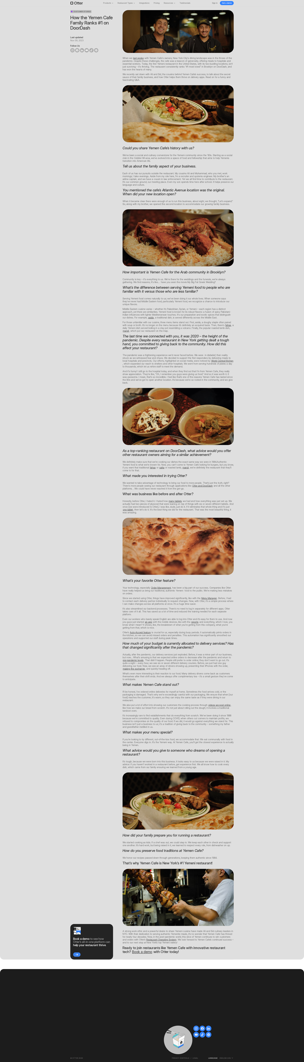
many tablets (175, 501)
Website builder (122, 997)
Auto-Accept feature (140, 632)
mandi (126, 330)
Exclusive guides (209, 1002)
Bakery (170, 998)
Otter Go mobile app (124, 1035)
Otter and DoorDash (202, 485)
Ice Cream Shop (174, 1023)
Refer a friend (208, 1023)
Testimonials (185, 3)
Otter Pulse (207, 1027)
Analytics (119, 1031)
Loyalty (119, 1001)
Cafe (169, 1002)
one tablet (128, 509)
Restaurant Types (125, 3)
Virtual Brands (122, 1011)
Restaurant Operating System (161, 939)
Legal (195, 1058)
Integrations (144, 3)
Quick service (172, 995)
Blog (204, 998)
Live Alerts (120, 1020)
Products (107, 3)
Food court (171, 1009)
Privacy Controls (180, 1058)
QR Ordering (78, 1008)
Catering (77, 1015)
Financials (120, 1024)
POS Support (207, 1031)
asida (151, 317)
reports (194, 622)
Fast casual (171, 991)
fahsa (228, 325)
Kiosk (75, 1004)
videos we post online (219, 705)
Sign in (215, 3)
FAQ (204, 1009)
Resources (168, 3)
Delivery (170, 1016)
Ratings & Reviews (123, 1008)
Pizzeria (170, 1013)
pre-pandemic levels (133, 660)
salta (161, 467)
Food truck (171, 1006)
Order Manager (79, 1028)
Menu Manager (209, 598)
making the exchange (134, 668)
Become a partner (210, 1020)
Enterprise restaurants (176, 1020)
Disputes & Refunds (124, 1028)
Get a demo (227, 3)
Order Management (161, 587)
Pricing (156, 3)
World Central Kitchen (222, 360)
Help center (207, 1013)
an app (148, 622)
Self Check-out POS (81, 1001)
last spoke (138, 58)
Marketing (120, 1004)
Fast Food (171, 1027)
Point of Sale (78, 997)
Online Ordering (79, 1011)
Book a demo (142, 952)
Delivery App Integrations (83, 1018)
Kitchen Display (79, 1031)
